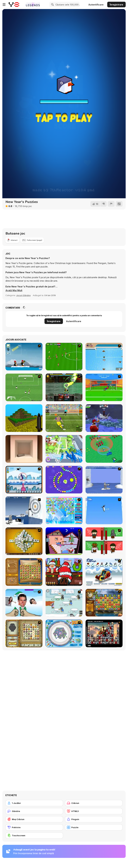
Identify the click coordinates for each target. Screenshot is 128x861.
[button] (13, 290)
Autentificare (95, 4)
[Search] (52, 4)
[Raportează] (111, 204)
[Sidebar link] (4, 4)
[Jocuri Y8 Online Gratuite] (14, 4)
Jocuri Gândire (23, 295)
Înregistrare (116, 4)
